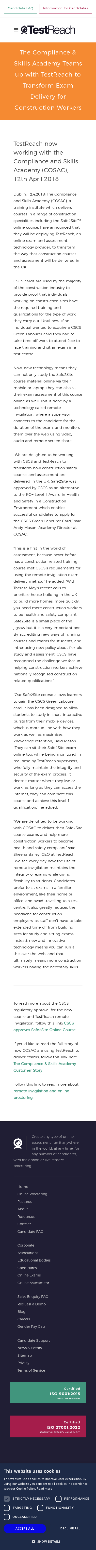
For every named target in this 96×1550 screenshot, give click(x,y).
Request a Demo (31, 1304)
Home (22, 1187)
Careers (23, 1319)
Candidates (27, 1268)
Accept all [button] (25, 1528)
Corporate (25, 1245)
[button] (48, 1541)
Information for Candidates (65, 8)
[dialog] (48, 1506)
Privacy (23, 1363)
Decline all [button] (70, 1528)
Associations (27, 1253)
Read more (44, 1488)
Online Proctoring (32, 1194)
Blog (21, 1312)
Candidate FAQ (20, 8)
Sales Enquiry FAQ (32, 1297)
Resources (25, 1217)
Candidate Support (33, 1340)
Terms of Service (31, 1370)
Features (24, 1202)
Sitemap (24, 1355)
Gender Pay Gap (31, 1326)
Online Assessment (33, 1283)
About (22, 1209)
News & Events (29, 1348)
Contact (24, 1224)
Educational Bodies (33, 1260)
